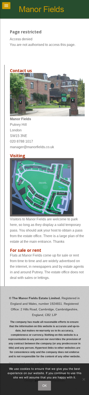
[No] (83, 379)
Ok (44, 385)
